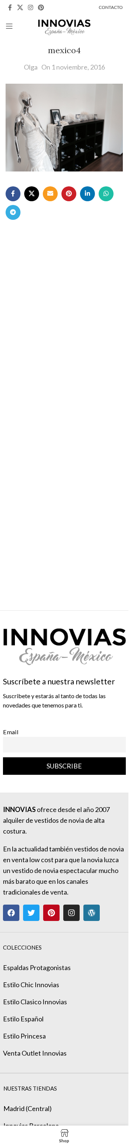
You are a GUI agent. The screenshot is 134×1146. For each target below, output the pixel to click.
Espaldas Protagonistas (37, 967)
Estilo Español (23, 1019)
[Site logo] (64, 25)
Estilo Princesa (24, 1036)
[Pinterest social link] (41, 7)
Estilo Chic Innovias (31, 984)
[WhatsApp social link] (106, 193)
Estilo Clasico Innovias (35, 1002)
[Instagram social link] (30, 7)
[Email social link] (50, 193)
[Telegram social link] (13, 212)
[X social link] (20, 7)
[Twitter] (31, 913)
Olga (31, 67)
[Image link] (64, 643)
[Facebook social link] (10, 7)
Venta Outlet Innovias (35, 1053)
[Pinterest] (51, 913)
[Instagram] (71, 913)
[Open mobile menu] (9, 26)
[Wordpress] (91, 913)
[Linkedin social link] (87, 193)
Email (11, 731)
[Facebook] (11, 913)
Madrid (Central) (27, 1108)
